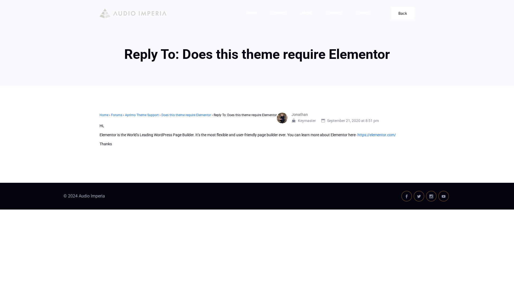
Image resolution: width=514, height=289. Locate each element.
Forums (116, 115)
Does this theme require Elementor (186, 115)
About (306, 13)
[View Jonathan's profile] (284, 118)
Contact (363, 13)
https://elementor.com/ (376, 135)
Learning (334, 13)
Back (402, 13)
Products (279, 13)
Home (252, 13)
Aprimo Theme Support (142, 115)
